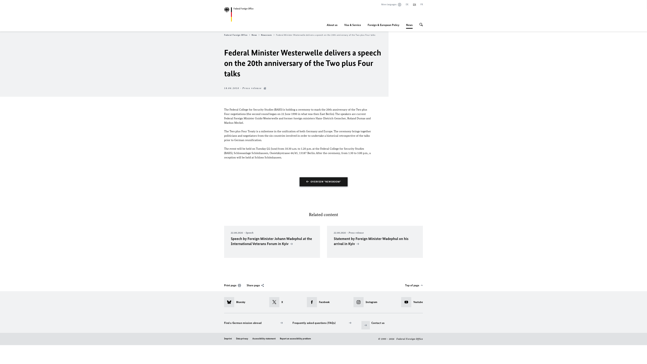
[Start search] (421, 25)
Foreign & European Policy (383, 25)
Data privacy (242, 338)
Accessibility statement (264, 338)
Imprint (228, 338)
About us (332, 25)
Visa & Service (352, 25)
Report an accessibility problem (295, 338)
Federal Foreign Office (236, 35)
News (409, 26)
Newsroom (266, 35)
